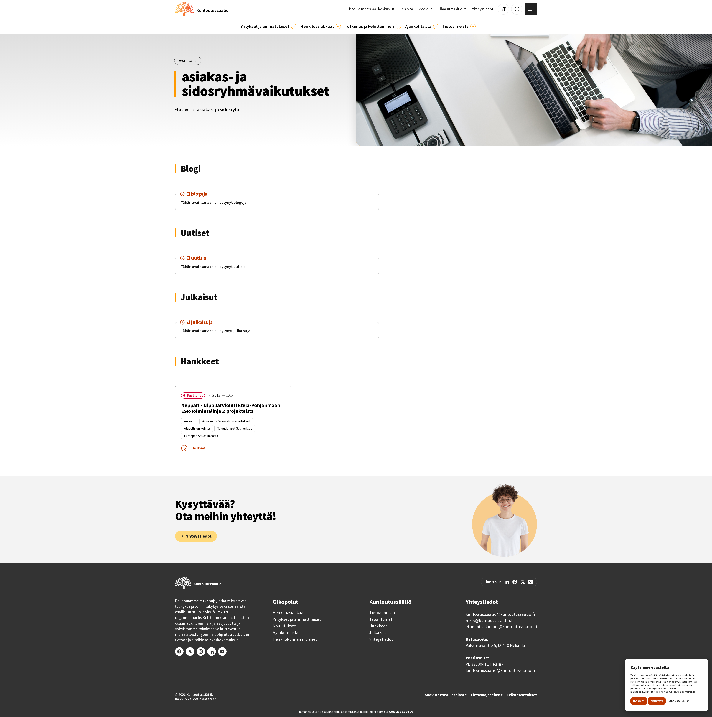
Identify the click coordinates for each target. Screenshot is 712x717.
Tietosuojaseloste (486, 695)
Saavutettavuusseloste (446, 695)
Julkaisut (377, 632)
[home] (201, 9)
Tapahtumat (380, 619)
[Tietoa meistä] (473, 26)
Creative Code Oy (401, 712)
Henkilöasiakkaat (289, 612)
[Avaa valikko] (531, 9)
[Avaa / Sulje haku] (516, 9)
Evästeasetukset (522, 695)
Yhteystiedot (381, 639)
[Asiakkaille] (338, 26)
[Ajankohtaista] (398, 26)
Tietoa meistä (382, 612)
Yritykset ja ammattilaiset (297, 619)
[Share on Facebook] (514, 582)
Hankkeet (378, 625)
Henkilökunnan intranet (295, 639)
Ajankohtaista (285, 632)
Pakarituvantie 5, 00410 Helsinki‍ (495, 645)
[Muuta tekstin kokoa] (503, 9)
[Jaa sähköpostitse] (530, 582)
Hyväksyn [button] (638, 701)
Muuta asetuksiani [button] (679, 701)
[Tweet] (522, 582)
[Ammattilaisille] (293, 26)
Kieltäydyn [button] (657, 701)
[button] (268, 26)
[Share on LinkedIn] (507, 582)
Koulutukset (284, 625)
